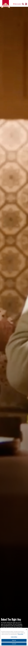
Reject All (14, 640)
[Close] (26, 629)
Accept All (14, 644)
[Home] (5, 5)
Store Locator (17, 4)
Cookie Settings (14, 637)
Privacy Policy (20, 634)
